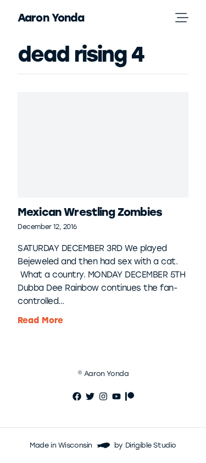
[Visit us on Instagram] (103, 396)
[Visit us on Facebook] (77, 396)
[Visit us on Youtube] (116, 396)
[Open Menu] (190, 17)
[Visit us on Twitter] (90, 396)
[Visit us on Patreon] (129, 396)
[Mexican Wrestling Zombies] (103, 145)
